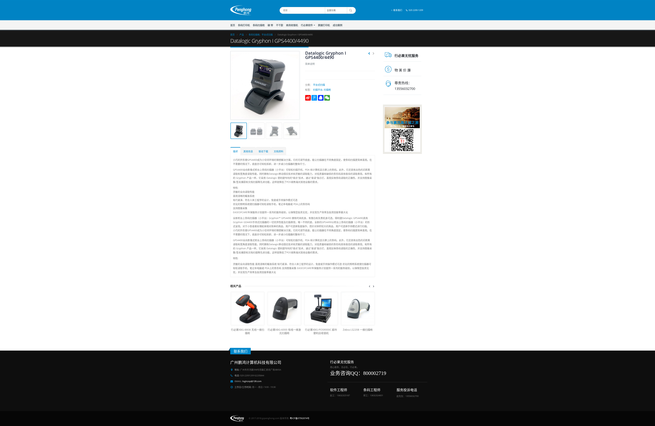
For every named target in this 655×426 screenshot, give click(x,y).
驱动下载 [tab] (263, 151)
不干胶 (279, 25)
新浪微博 (308, 98)
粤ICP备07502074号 (299, 418)
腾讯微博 (314, 98)
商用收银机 (292, 25)
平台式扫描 (319, 84)
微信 (327, 98)
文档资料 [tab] (278, 151)
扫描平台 (318, 89)
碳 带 (270, 25)
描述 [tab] (235, 151)
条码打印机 (244, 25)
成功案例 (337, 25)
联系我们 (397, 10)
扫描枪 (327, 89)
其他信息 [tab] (248, 151)
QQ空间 (321, 98)
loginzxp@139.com (251, 381)
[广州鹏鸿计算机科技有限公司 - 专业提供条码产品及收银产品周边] (240, 10)
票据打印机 (324, 25)
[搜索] (351, 10)
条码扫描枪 (259, 25)
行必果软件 (307, 25)
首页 (232, 25)
